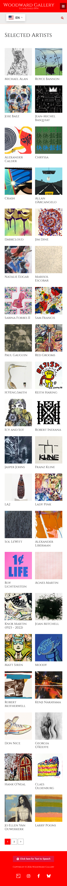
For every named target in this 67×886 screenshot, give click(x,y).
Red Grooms (45, 355)
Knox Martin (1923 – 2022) (16, 625)
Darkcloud (14, 239)
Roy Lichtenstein (16, 584)
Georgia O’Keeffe (42, 745)
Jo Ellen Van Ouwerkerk (15, 827)
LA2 (7, 504)
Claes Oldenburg (44, 786)
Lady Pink (43, 504)
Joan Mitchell (47, 624)
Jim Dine (41, 239)
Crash (10, 198)
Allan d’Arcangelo (45, 200)
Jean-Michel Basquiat (45, 118)
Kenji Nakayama (48, 702)
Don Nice (12, 743)
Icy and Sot (14, 430)
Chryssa (41, 157)
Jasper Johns (15, 467)
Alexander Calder (14, 159)
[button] (62, 18)
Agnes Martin (46, 583)
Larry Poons (45, 825)
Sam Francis (45, 318)
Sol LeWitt (13, 542)
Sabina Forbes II (17, 318)
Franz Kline (45, 467)
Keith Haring (46, 392)
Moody (41, 665)
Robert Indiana (48, 430)
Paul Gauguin (16, 355)
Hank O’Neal (15, 784)
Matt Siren (14, 665)
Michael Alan (16, 79)
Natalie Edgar (17, 277)
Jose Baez (12, 116)
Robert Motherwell (15, 704)
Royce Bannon (47, 79)
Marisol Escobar (42, 278)
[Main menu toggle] (63, 6)
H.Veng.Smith (16, 392)
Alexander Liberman (44, 543)
